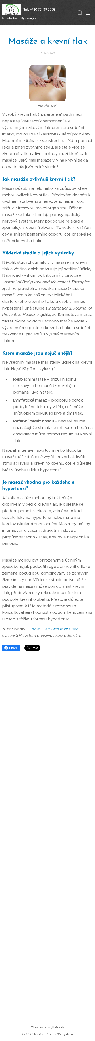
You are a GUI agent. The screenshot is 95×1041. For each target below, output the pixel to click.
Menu (88, 12)
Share (13, 648)
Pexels (59, 1027)
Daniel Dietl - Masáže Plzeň (53, 629)
